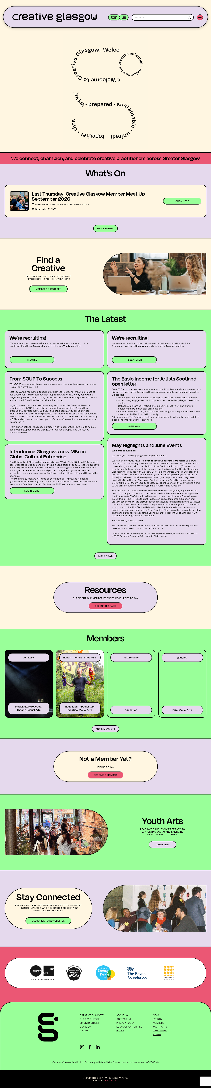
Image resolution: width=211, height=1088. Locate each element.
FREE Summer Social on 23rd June (132, 536)
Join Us (157, 1034)
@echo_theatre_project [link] (79, 392)
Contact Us (123, 1019)
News (156, 1015)
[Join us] (118, 17)
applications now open (74, 484)
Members (158, 1023)
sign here (147, 419)
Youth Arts (160, 1026)
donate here (20, 432)
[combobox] (163, 17)
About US (122, 1015)
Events (157, 1019)
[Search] (190, 17)
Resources (160, 1030)
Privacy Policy (125, 1023)
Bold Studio (112, 1080)
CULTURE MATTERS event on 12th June (143, 525)
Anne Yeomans (28, 392)
